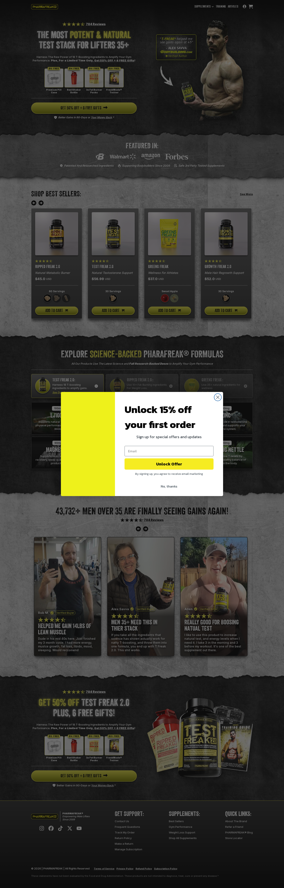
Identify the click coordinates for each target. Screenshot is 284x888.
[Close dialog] (217, 397)
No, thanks (169, 486)
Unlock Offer (169, 464)
